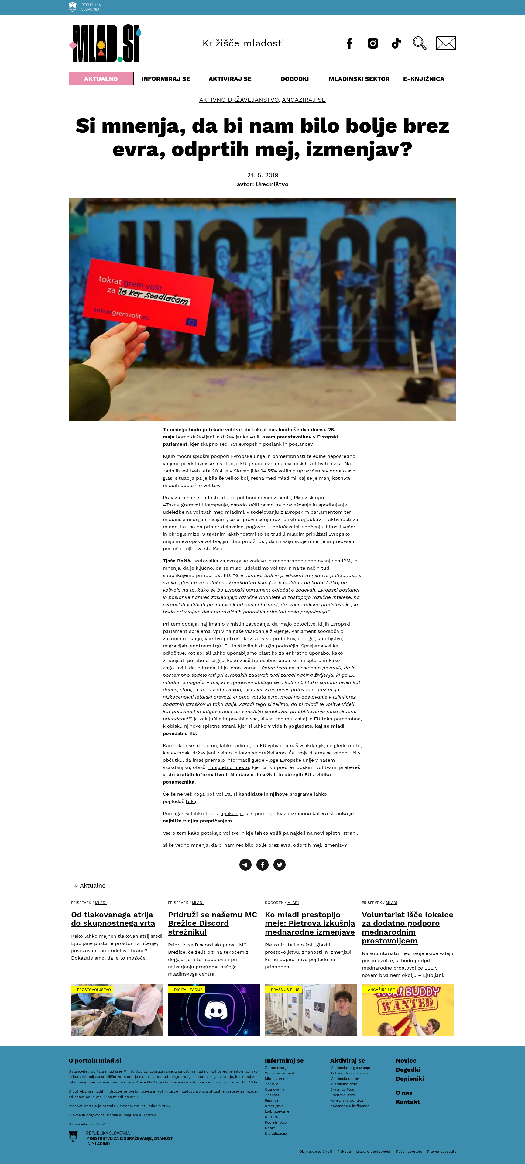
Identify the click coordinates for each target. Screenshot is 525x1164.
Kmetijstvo (274, 1106)
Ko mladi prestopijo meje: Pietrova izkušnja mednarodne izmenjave (310, 923)
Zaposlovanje (276, 1068)
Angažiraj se (304, 99)
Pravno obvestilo (441, 1151)
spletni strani (341, 833)
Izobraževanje (277, 1111)
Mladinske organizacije (350, 1068)
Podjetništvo (276, 1122)
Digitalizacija (188, 989)
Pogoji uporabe (409, 1151)
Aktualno (102, 80)
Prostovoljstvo (94, 989)
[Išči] (420, 43)
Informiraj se (166, 80)
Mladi (101, 903)
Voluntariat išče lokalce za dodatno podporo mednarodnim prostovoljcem (407, 927)
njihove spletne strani (209, 726)
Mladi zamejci (277, 1078)
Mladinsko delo (343, 1084)
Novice (406, 1060)
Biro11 (327, 1151)
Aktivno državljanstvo (239, 99)
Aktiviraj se (230, 80)
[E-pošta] (446, 43)
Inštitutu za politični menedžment (248, 497)
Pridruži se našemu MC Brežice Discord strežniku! (212, 923)
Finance (272, 1100)
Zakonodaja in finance (349, 1106)
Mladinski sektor (359, 80)
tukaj (191, 801)
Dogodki (295, 78)
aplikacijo (232, 813)
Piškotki (344, 1151)
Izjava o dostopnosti (373, 1151)
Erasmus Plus (285, 989)
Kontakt (408, 1101)
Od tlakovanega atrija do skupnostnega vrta (113, 919)
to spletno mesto (228, 767)
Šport (270, 1128)
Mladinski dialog (344, 1078)
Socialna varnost (279, 1073)
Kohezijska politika (346, 1100)
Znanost (272, 1095)
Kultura (271, 1117)
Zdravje (271, 1084)
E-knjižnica (423, 78)
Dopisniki (410, 1078)
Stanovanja (274, 1089)
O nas (404, 1092)
